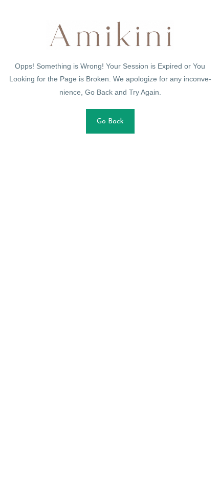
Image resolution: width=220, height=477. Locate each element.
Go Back (110, 121)
